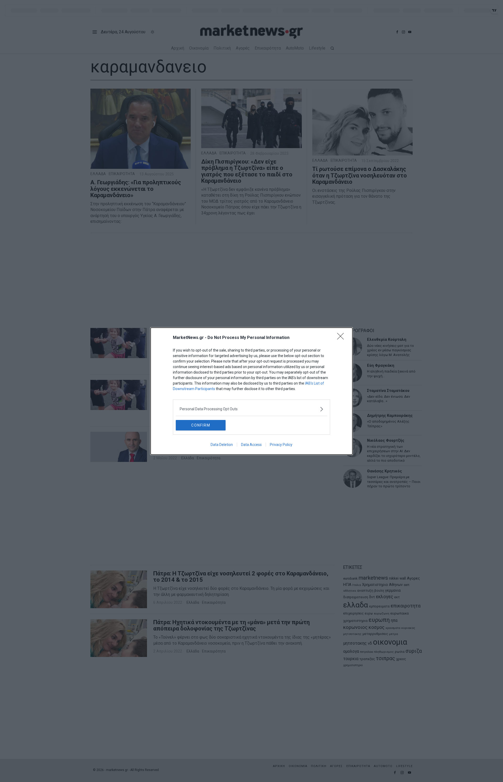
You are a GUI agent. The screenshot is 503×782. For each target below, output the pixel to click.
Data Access (251, 445)
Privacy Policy (281, 445)
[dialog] (251, 391)
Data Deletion (222, 445)
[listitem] (251, 409)
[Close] (342, 338)
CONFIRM (200, 425)
